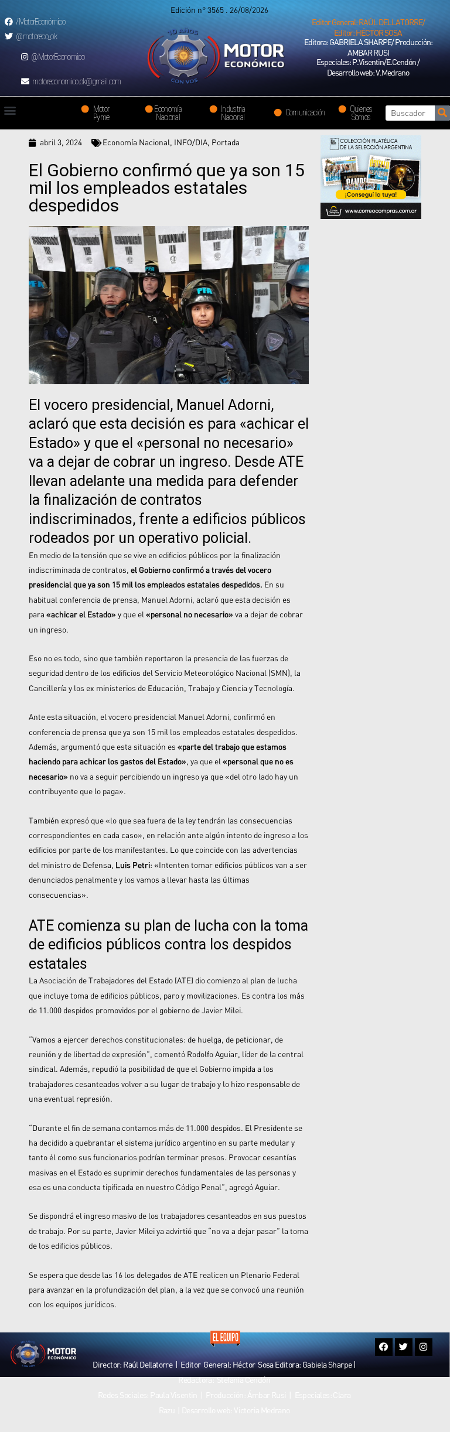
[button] (368, 27)
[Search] (442, 113)
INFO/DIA (190, 142)
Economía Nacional (136, 142)
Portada (226, 142)
